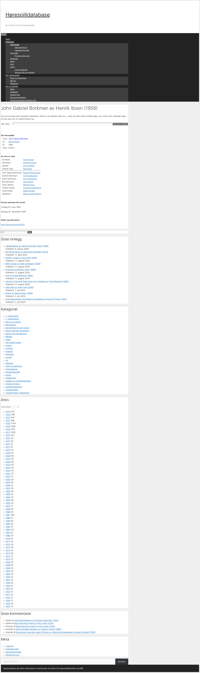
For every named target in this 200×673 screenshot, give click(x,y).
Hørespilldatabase (28, 14)
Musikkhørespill (13, 372)
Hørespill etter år (21, 48)
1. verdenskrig (12, 316)
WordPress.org (12, 655)
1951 (8, 594)
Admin (12, 67)
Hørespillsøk (14, 45)
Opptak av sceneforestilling (18, 381)
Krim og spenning (14, 366)
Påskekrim (14, 84)
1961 (8, 580)
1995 (8, 494)
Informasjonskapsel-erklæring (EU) (23, 100)
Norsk (8, 375)
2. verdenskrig (12, 319)
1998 (8, 485)
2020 (8, 423)
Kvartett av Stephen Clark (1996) (21, 269)
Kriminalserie (11, 369)
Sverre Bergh (28, 166)
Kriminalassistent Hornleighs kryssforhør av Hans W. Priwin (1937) (36, 299)
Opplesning (11, 378)
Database (10, 42)
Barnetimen (11, 325)
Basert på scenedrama (16, 334)
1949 (8, 600)
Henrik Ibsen (14, 142)
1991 (8, 506)
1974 (8, 550)
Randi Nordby (29, 191)
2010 (8, 450)
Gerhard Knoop (29, 163)
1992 (8, 503)
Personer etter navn (22, 56)
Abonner (121, 661)
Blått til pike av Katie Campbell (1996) (23, 264)
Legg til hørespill (21, 70)
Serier (12, 61)
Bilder (8, 340)
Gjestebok (14, 92)
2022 (8, 417)
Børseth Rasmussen (31, 173)
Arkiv (12, 64)
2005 (8, 465)
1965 (8, 571)
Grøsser (9, 351)
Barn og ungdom (13, 322)
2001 (8, 476)
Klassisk (9, 363)
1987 (8, 515)
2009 (8, 453)
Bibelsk (9, 337)
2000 (8, 479)
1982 (8, 530)
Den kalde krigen (13, 342)
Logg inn (10, 646)
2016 (8, 435)
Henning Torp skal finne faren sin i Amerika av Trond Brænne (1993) (37, 281)
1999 (8, 482)
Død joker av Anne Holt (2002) (20, 287)
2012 (8, 444)
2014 (8, 438)
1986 (8, 518)
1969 (8, 562)
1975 (8, 547)
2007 (8, 459)
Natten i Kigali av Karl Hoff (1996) (21, 258)
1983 (8, 527)
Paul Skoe (27, 169)
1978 (8, 538)
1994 (8, 497)
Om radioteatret (13, 75)
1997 (8, 488)
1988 (8, 512)
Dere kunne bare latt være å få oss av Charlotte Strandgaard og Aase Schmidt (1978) (55, 632)
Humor (9, 357)
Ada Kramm (28, 182)
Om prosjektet (12, 86)
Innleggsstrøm (12, 649)
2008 (8, 456)
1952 (8, 592)
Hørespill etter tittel (22, 50)
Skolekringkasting (14, 387)
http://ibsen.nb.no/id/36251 (13, 224)
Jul (7, 360)
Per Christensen (30, 179)
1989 (8, 509)
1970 (8, 559)
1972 (8, 556)
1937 (8, 606)
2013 (8, 441)
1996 (8, 491)
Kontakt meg (15, 95)
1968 (8, 565)
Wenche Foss (28, 185)
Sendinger (14, 59)
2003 (8, 470)
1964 (8, 574)
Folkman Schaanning (32, 188)
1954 (8, 589)
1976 (8, 544)
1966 (8, 568)
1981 (8, 533)
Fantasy (9, 348)
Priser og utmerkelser (18, 78)
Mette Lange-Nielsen (32, 194)
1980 (8, 535)
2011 (8, 447)
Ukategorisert (12, 390)
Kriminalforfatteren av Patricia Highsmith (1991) (36, 620)
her (32, 119)
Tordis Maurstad (30, 176)
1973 (8, 553)
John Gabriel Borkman (18, 139)
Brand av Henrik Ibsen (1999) (19, 293)
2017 (8, 432)
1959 (8, 583)
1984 (8, 524)
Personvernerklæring (18, 98)
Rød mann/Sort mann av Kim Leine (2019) (33, 623)
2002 (8, 473)
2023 (8, 414)
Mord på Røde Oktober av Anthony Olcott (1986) (38, 629)
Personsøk (14, 53)
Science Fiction (13, 384)
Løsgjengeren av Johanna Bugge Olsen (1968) (27, 246)
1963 (8, 577)
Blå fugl (13, 81)
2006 (8, 462)
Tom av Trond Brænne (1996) (19, 275)
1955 (8, 586)
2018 (8, 429)
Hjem (8, 39)
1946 (8, 603)
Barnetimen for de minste (17, 328)
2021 (8, 420)
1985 (8, 521)
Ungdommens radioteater (18, 393)
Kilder (12, 89)
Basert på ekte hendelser (17, 331)
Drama (9, 345)
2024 (8, 411)
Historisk (10, 354)
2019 (8, 426)
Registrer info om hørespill (24, 73)
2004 (8, 468)
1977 (8, 541)
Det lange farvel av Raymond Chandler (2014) (27, 252)
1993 (8, 500)
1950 (8, 597)
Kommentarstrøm (14, 652)
